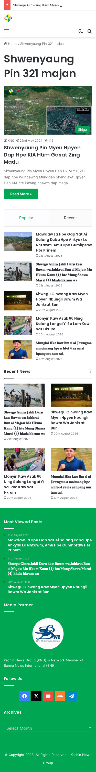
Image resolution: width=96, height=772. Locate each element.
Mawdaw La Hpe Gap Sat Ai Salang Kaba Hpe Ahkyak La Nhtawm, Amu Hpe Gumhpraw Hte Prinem (64, 242)
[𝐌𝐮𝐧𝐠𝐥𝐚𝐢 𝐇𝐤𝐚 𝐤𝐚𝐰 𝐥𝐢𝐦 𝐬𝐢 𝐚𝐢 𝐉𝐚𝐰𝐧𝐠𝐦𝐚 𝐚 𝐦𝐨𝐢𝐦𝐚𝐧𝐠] (18, 349)
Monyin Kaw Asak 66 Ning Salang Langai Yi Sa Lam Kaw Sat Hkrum (63, 324)
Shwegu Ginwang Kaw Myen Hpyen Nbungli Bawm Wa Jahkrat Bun (62, 299)
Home (12, 44)
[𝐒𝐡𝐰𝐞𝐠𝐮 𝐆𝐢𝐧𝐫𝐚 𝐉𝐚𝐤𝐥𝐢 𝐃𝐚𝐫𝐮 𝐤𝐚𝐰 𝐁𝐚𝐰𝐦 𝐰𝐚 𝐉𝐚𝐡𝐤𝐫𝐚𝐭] (18, 271)
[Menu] (6, 31)
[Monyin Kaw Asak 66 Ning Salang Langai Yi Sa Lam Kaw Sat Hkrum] (18, 325)
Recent (70, 217)
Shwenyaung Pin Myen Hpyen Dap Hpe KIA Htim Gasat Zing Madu (42, 154)
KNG (11, 140)
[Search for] (89, 31)
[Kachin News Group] (24, 18)
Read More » (21, 194)
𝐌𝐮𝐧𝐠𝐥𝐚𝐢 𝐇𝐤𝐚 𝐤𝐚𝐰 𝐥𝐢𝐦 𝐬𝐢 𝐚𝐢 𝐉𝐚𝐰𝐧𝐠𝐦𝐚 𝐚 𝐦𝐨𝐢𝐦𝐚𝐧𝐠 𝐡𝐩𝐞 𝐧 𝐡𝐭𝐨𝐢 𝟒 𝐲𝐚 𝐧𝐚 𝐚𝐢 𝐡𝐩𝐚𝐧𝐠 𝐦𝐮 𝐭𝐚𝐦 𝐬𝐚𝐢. (64, 348)
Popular (26, 217)
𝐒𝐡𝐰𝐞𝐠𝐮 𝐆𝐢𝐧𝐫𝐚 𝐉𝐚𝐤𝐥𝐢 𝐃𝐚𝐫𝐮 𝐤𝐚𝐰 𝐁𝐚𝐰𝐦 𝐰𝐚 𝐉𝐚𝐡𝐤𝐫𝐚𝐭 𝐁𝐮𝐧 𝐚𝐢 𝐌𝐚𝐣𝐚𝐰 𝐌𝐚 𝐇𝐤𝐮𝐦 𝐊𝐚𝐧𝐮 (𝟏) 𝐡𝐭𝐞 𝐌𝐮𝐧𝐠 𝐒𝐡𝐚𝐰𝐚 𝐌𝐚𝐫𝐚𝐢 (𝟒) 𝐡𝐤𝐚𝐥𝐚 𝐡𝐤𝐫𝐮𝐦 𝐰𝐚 (64, 272)
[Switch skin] (80, 31)
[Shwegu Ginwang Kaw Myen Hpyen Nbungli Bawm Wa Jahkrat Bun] (18, 300)
